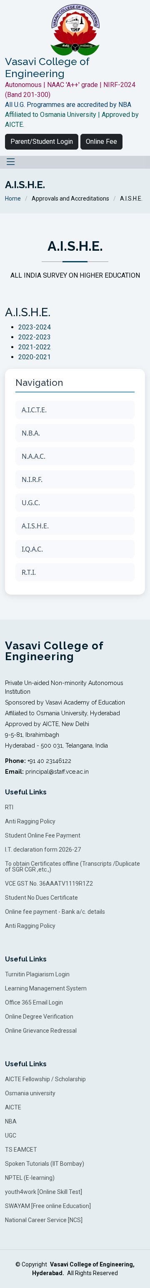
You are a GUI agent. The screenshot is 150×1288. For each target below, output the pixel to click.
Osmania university (30, 1093)
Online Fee (101, 141)
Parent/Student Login (41, 141)
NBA (11, 1121)
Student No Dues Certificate (41, 898)
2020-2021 (34, 357)
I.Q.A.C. (32, 549)
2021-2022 (34, 347)
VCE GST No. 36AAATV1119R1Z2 (49, 883)
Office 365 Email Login (34, 1002)
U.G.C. (31, 502)
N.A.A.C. (33, 456)
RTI (9, 807)
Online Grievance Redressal (41, 1031)
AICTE (13, 1107)
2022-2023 (34, 337)
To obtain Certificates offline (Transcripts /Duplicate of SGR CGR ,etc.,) (72, 866)
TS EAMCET (21, 1149)
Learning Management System (46, 988)
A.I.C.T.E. (34, 409)
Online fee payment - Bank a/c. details (55, 912)
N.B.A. (31, 433)
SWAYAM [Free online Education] (48, 1206)
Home (13, 198)
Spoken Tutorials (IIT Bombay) (44, 1164)
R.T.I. (29, 572)
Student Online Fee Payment (42, 835)
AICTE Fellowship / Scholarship (45, 1079)
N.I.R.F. (32, 479)
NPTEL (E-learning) (30, 1178)
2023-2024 (34, 327)
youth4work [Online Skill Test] (43, 1192)
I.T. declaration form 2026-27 (43, 849)
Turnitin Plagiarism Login (37, 974)
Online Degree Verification (39, 1016)
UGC (10, 1135)
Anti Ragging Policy (30, 821)
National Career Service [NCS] (43, 1220)
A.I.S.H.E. (35, 525)
